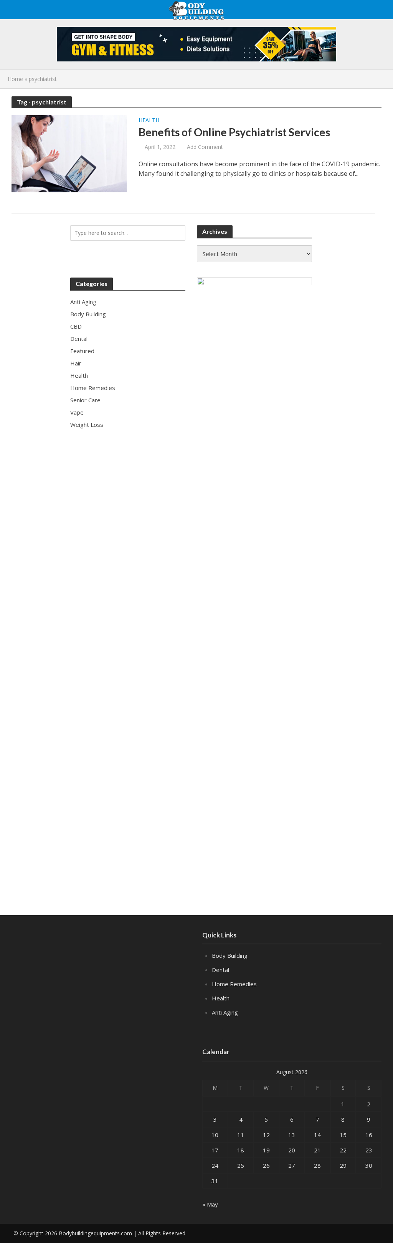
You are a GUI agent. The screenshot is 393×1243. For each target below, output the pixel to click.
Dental (220, 970)
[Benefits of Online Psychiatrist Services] (69, 153)
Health (149, 120)
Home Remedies (234, 984)
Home (15, 79)
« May (210, 1204)
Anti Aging (225, 1012)
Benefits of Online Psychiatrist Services (234, 132)
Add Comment (205, 146)
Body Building (230, 955)
